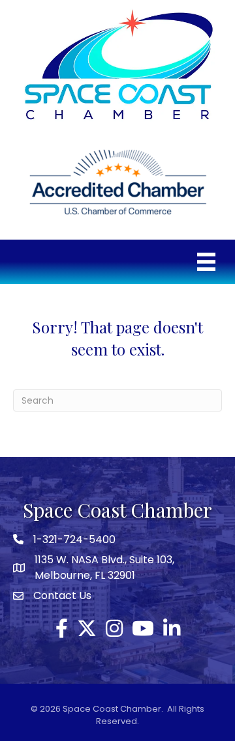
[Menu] (206, 261)
